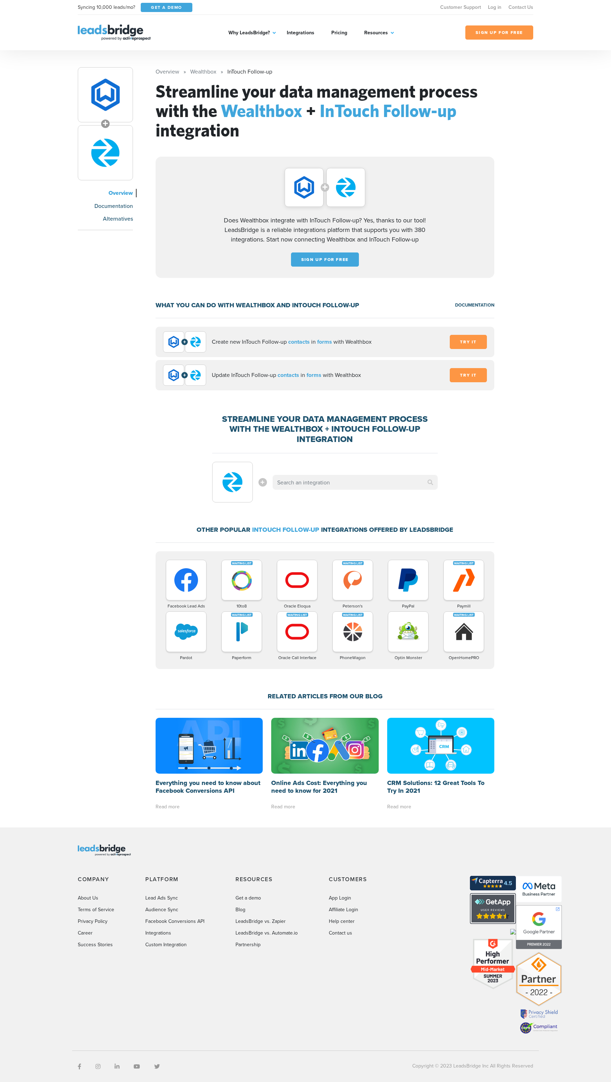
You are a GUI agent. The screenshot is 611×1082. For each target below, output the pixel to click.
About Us (88, 897)
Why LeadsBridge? (249, 32)
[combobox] (355, 482)
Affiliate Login (343, 909)
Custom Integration (166, 944)
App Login (340, 897)
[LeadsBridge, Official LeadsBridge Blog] (114, 32)
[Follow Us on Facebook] (79, 1066)
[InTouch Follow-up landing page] (105, 152)
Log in (494, 7)
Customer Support (460, 7)
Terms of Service (96, 909)
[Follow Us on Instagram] (97, 1066)
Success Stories (95, 944)
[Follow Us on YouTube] (137, 1066)
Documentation (113, 206)
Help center (342, 921)
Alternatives (118, 218)
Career (85, 932)
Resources (376, 32)
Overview (121, 193)
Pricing (339, 32)
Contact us (340, 932)
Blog (240, 909)
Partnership (248, 944)
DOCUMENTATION (474, 305)
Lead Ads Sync (161, 897)
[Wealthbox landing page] (105, 94)
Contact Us (520, 7)
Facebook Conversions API (174, 921)
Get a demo (248, 897)
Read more (168, 806)
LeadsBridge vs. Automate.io (266, 932)
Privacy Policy (92, 921)
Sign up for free (325, 259)
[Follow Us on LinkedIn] (117, 1066)
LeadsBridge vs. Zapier (260, 921)
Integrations (300, 32)
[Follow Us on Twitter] (157, 1066)
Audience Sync (161, 909)
